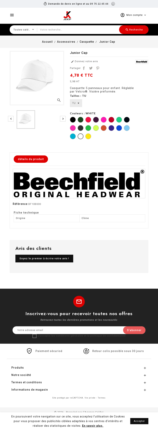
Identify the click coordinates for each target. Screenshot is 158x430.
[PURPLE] (111, 128)
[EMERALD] (119, 120)
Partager (84, 68)
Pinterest (98, 68)
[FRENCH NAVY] (127, 120)
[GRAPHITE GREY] (80, 128)
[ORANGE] (104, 128)
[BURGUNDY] (96, 120)
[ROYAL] (119, 128)
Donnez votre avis (84, 61)
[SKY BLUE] (127, 128)
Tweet (91, 68)
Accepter (139, 421)
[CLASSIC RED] (111, 120)
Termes (102, 398)
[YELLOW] (88, 136)
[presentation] (11, 119)
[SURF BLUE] (73, 136)
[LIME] (96, 128)
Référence (20, 203)
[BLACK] (73, 120)
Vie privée (90, 398)
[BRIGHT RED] (88, 120)
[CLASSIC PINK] (104, 120)
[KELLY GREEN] (88, 128)
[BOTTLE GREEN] (80, 120)
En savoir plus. (92, 425)
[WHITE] (80, 136)
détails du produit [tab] (31, 159)
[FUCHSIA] (73, 128)
